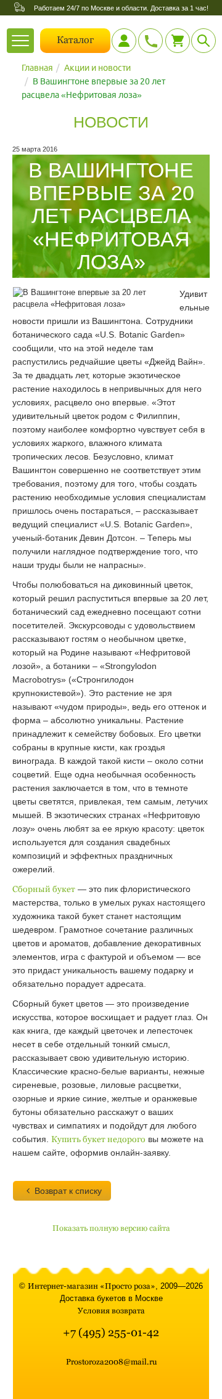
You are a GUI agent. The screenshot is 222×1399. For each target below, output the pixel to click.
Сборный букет (43, 889)
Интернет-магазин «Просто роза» (91, 1286)
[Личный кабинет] (124, 40)
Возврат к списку (68, 1191)
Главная (37, 68)
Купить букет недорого (98, 1139)
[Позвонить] (150, 40)
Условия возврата (111, 1310)
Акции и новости (97, 68)
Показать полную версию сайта (111, 1228)
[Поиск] (203, 40)
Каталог (75, 40)
